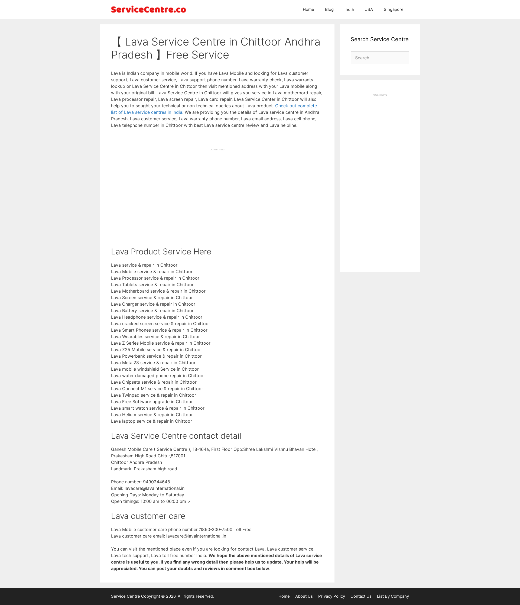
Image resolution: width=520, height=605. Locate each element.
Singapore (394, 9)
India (349, 9)
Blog (329, 9)
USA (369, 9)
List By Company (393, 596)
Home (308, 9)
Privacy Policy (331, 596)
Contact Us (361, 596)
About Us (304, 596)
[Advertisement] (217, 189)
